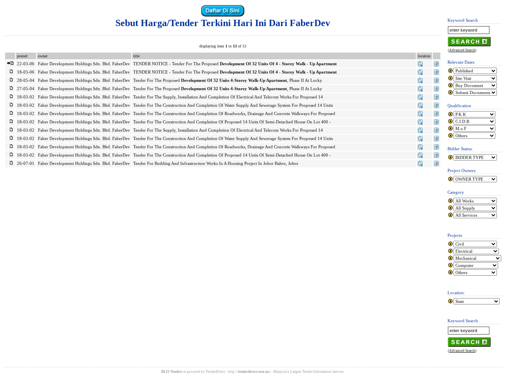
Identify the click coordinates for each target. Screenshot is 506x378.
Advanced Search (462, 50)
